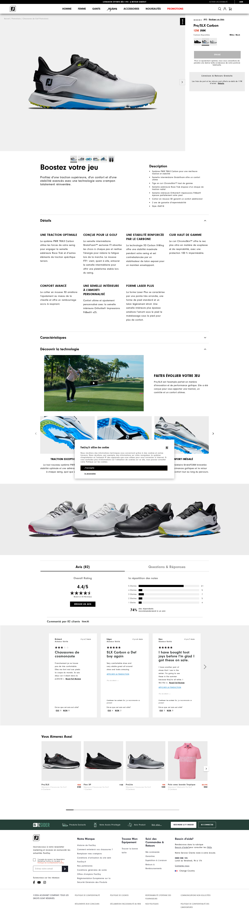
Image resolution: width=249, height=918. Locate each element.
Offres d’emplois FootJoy (89, 874)
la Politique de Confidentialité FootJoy (51, 862)
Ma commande (153, 852)
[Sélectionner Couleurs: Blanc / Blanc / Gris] (213, 42)
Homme (66, 8)
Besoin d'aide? (182, 847)
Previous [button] (3, 82)
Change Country (187, 871)
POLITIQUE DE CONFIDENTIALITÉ (87, 895)
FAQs (209, 847)
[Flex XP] (103, 780)
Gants (96, 8)
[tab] (230, 9)
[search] (219, 9)
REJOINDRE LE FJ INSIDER (184, 825)
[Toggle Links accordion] (97, 839)
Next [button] (182, 82)
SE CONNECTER (207, 825)
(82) (205, 19)
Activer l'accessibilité (218, 2)
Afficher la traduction (118, 674)
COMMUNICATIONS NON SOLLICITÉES (195, 895)
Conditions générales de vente (92, 870)
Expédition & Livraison (156, 860)
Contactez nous (182, 866)
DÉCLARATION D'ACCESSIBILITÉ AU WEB (125, 904)
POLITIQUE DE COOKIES (119, 895)
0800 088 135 (181, 858)
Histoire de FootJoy (86, 845)
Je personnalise (90, 474)
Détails (221, 83)
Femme (82, 8)
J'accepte (89, 468)
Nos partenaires (85, 866)
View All (85, 621)
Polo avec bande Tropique (181, 784)
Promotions (175, 8)
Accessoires (131, 8)
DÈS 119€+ (116, 2)
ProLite (129, 784)
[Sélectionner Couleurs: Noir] (197, 42)
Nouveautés (153, 8)
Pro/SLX (45, 784)
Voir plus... (157, 825)
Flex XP (87, 784)
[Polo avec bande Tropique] (188, 780)
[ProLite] (145, 780)
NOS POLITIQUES (151, 904)
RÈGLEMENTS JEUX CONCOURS (87, 904)
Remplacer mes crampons (89, 853)
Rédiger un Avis (216, 19)
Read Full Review (73, 679)
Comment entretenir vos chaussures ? (95, 849)
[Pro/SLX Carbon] (92, 82)
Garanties (150, 856)
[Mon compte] (224, 9)
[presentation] (82, 567)
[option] (92, 82)
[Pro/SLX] (61, 780)
